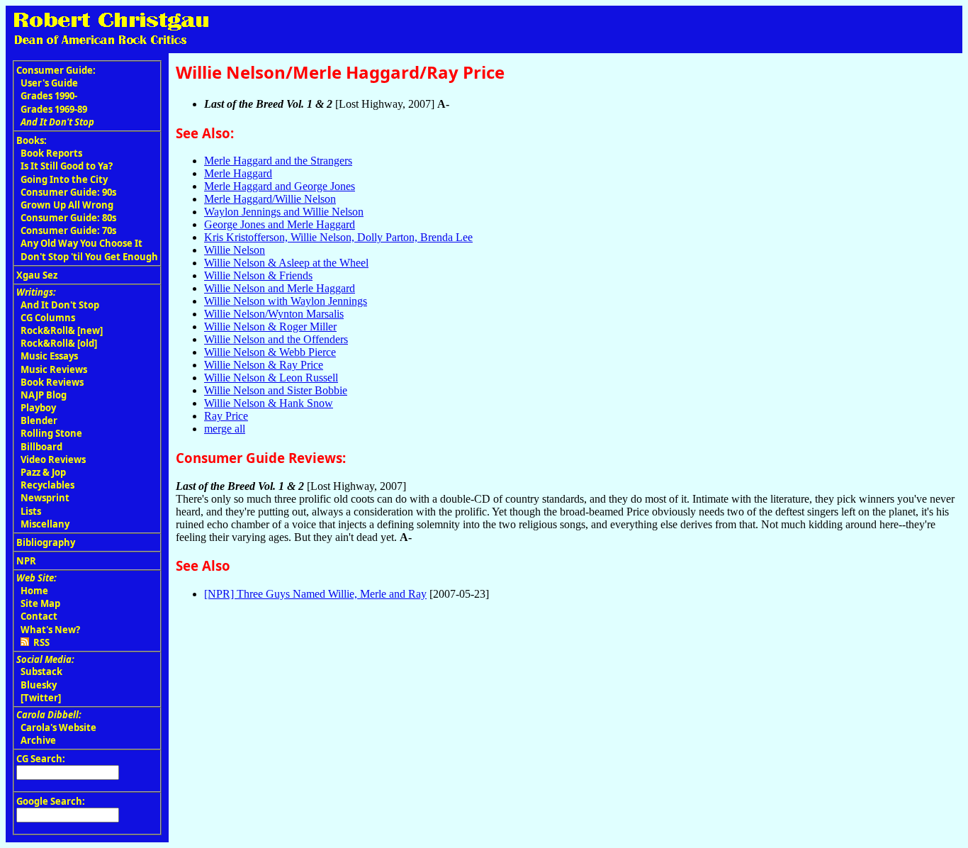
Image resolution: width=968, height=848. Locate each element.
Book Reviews (52, 382)
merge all (224, 429)
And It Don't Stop (60, 305)
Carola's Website (58, 727)
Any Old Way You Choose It (81, 243)
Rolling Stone (51, 433)
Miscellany (45, 524)
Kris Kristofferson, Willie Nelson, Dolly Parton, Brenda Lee (338, 237)
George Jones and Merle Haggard (279, 224)
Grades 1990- (49, 95)
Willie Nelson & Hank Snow (268, 403)
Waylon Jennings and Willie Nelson (284, 212)
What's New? (50, 629)
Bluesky (39, 685)
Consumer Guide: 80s (68, 217)
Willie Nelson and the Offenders (276, 339)
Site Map (40, 603)
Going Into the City (64, 179)
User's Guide (49, 83)
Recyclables (47, 485)
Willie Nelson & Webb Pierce (270, 352)
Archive (38, 740)
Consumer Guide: (56, 70)
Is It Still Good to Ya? (67, 166)
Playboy (38, 407)
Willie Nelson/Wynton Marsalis (274, 314)
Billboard (41, 446)
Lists (31, 511)
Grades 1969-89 (54, 109)
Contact (39, 616)
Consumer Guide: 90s (68, 192)
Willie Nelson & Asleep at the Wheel (286, 263)
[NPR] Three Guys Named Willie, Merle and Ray (315, 594)
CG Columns (48, 317)
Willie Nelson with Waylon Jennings (285, 301)
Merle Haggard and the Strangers (278, 161)
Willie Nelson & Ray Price (263, 365)
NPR (26, 560)
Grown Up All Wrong (67, 205)
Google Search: (50, 801)
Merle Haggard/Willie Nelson (270, 199)
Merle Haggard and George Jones (279, 186)
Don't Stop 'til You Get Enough (89, 256)
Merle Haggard (238, 173)
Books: (31, 140)
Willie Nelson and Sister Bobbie (275, 390)
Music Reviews (54, 369)
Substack (41, 671)
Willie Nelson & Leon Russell (271, 378)
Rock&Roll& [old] (59, 343)
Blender (39, 420)
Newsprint (45, 497)
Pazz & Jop (43, 472)
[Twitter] (41, 697)
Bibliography (45, 542)
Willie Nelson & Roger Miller (270, 326)
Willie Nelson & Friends (258, 275)
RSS (39, 642)
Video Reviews (53, 459)
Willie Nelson (234, 250)
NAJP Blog (44, 395)
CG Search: (40, 758)
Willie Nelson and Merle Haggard (279, 288)
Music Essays (49, 356)
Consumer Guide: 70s (68, 230)
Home (34, 590)
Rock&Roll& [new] (62, 330)
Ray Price (226, 416)
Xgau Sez (36, 275)
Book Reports (51, 153)
